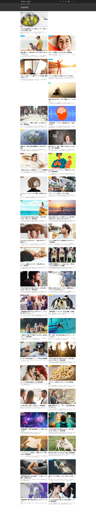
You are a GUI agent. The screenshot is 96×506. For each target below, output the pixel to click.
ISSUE (21, 12)
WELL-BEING (50, 59)
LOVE (49, 200)
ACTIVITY (50, 177)
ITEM (21, 59)
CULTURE (22, 106)
